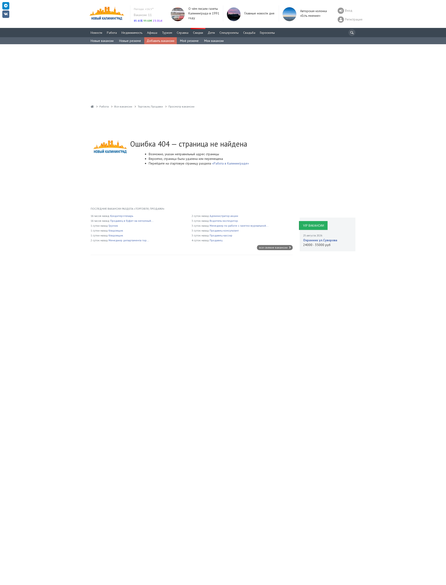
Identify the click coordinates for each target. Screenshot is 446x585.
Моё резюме (189, 41)
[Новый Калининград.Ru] (92, 106)
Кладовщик (115, 230)
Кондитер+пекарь (121, 216)
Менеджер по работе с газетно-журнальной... (239, 225)
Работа (112, 32)
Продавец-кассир (221, 235)
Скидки (198, 32)
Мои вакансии (214, 41)
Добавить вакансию (160, 41)
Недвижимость (131, 32)
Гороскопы (267, 32)
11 (143, 15)
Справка (182, 32)
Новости (96, 32)
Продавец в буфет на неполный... (132, 220)
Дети (211, 32)
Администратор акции (224, 216)
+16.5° (144, 9)
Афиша (152, 32)
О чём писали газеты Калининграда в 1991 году (203, 13)
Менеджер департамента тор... (128, 240)
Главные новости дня (259, 13)
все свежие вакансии (273, 247)
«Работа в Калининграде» (230, 163)
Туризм (167, 32)
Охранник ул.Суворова (320, 240)
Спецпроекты (229, 32)
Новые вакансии (102, 41)
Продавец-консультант (224, 230)
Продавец (216, 240)
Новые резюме (130, 41)
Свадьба (249, 32)
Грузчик (113, 225)
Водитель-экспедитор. (224, 220)
